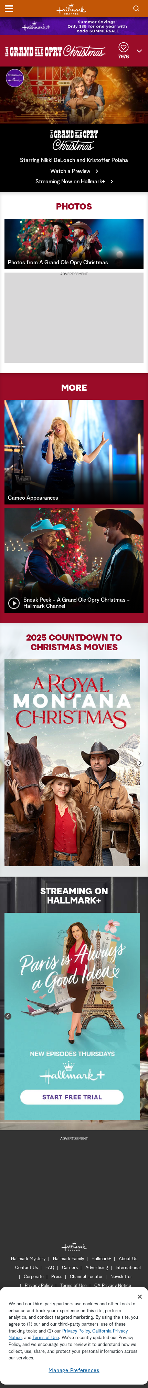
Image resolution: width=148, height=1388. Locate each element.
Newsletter (121, 1277)
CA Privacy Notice (112, 1286)
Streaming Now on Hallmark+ (70, 181)
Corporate (34, 1277)
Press (56, 1277)
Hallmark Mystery (28, 1259)
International (128, 1268)
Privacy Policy (39, 1286)
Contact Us (26, 1268)
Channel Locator (86, 1277)
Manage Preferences (74, 1370)
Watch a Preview (70, 171)
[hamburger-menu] (9, 8)
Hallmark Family (68, 1259)
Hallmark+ (101, 1259)
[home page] (71, 9)
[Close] (140, 1297)
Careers (70, 1268)
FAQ (49, 1268)
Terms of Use (73, 1286)
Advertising (96, 1268)
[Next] (140, 762)
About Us (128, 1259)
